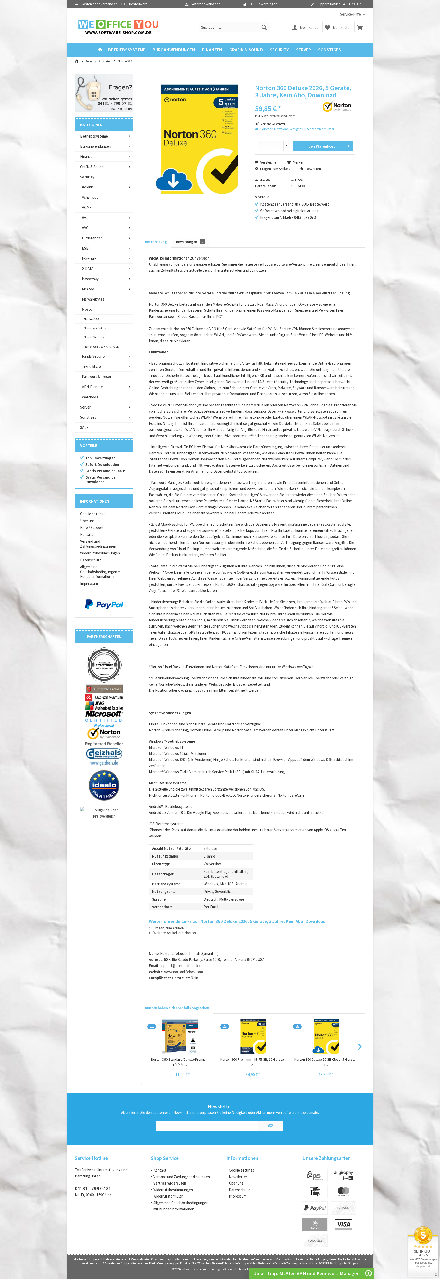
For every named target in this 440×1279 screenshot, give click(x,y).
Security (87, 176)
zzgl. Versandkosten (283, 116)
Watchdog (90, 396)
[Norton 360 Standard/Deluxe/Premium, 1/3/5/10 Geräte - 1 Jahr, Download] (180, 1036)
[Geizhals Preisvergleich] (104, 756)
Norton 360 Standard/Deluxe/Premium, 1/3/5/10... (180, 1062)
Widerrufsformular (168, 1196)
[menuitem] (350, 14)
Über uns (87, 520)
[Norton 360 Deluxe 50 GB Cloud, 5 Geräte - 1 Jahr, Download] (326, 1036)
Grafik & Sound (92, 166)
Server (85, 407)
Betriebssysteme (94, 136)
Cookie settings (92, 513)
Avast (86, 217)
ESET (86, 248)
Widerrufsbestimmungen (100, 553)
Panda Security (94, 356)
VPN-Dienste (92, 386)
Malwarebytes (93, 299)
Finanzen (87, 156)
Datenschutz (90, 559)
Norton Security (94, 337)
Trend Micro (91, 366)
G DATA (87, 268)
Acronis (88, 187)
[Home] (100, 50)
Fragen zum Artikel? (274, 168)
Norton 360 (91, 319)
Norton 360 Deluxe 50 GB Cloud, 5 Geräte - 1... (326, 1062)
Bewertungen (189, 241)
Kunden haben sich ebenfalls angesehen (177, 1007)
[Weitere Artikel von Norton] (337, 106)
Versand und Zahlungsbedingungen (98, 544)
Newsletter (238, 1176)
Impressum (89, 583)
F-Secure (89, 258)
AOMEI (87, 207)
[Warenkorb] (359, 27)
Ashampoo (90, 197)
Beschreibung (156, 241)
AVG (85, 227)
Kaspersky (90, 278)
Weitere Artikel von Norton (174, 932)
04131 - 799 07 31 (93, 1188)
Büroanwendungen (95, 146)
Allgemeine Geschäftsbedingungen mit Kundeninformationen (101, 571)
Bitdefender (92, 238)
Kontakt (86, 534)
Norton (88, 309)
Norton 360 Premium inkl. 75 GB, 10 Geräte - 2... (253, 1062)
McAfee (88, 289)
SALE (84, 427)
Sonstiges (88, 417)
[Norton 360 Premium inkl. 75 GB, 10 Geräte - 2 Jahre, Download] (253, 1036)
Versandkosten (140, 1259)
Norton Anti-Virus (95, 328)
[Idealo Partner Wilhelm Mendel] (104, 785)
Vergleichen (268, 162)
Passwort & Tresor (96, 376)
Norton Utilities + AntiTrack (101, 346)
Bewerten (313, 168)
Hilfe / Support (92, 527)
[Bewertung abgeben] (283, 102)
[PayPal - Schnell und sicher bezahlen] (104, 604)
